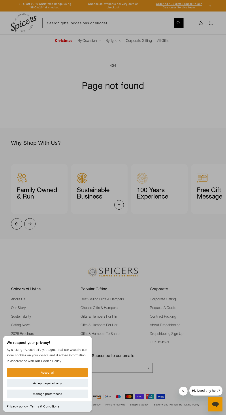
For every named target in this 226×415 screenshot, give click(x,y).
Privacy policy (17, 406)
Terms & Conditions (44, 406)
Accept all (47, 372)
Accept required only (47, 383)
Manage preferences (47, 394)
